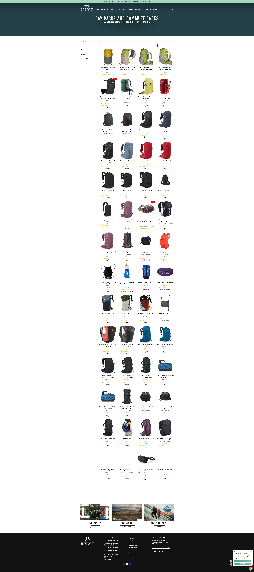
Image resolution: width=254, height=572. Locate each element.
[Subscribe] (169, 547)
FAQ (129, 552)
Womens (103, 9)
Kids (112, 9)
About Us (95, 526)
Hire (143, 9)
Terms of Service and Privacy (135, 550)
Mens (97, 9)
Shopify (141, 566)
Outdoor (117, 9)
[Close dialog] (251, 537)
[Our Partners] (127, 512)
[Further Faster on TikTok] (163, 551)
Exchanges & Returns (133, 545)
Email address (207, 559)
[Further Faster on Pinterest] (160, 551)
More (147, 9)
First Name (206, 552)
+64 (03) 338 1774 (112, 550)
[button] (106, 74)
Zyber (131, 566)
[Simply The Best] (159, 512)
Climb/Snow (130, 9)
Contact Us (131, 538)
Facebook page (110, 549)
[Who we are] (95, 512)
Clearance (137, 9)
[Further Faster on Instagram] (152, 551)
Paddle (123, 9)
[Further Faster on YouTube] (157, 551)
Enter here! (214, 567)
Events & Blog (154, 9)
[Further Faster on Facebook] (155, 551)
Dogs (108, 9)
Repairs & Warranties (133, 547)
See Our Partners (127, 526)
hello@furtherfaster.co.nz (111, 540)
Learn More (159, 526)
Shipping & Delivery (133, 542)
